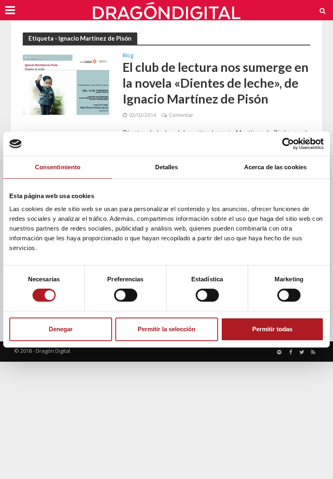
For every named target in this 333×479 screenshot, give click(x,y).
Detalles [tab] (166, 167)
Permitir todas (272, 329)
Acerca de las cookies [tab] (275, 167)
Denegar (61, 329)
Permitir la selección (166, 329)
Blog (128, 56)
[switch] (125, 295)
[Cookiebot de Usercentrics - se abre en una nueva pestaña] (288, 144)
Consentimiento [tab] (57, 167)
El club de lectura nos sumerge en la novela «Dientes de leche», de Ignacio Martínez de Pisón (216, 83)
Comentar (181, 115)
